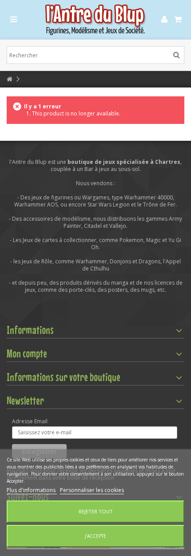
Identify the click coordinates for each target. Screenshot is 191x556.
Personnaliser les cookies (92, 490)
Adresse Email (30, 421)
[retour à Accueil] (9, 79)
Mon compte (27, 353)
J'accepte (95, 536)
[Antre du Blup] (95, 19)
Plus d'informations (32, 490)
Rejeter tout (96, 511)
